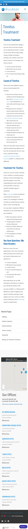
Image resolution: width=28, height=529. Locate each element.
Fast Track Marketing (17, 516)
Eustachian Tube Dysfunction (13, 118)
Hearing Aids (5, 335)
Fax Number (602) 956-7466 (10, 401)
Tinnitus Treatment (6, 330)
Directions (6, 420)
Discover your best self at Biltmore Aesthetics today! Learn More (14, 1)
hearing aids (10, 194)
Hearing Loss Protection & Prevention (11, 339)
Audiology (4, 317)
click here (20, 299)
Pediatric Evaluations (7, 321)
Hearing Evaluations (7, 326)
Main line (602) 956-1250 (9, 399)
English (6, 527)
